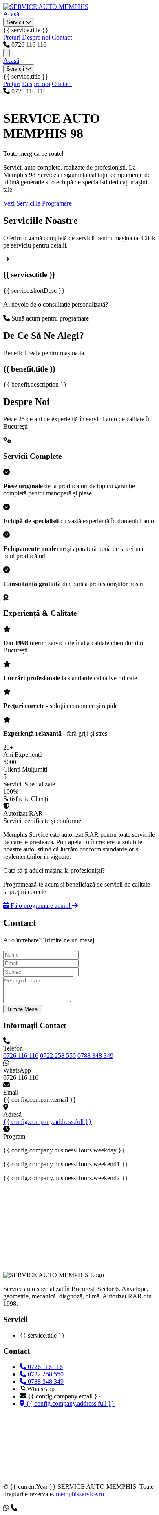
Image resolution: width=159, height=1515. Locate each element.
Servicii (16, 22)
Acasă (11, 14)
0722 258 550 (58, 1055)
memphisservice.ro (80, 1494)
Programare (57, 203)
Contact (62, 37)
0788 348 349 (95, 1055)
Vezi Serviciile (22, 203)
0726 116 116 (20, 1055)
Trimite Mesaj (23, 1009)
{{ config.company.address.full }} (47, 1121)
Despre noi (36, 37)
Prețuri (11, 37)
